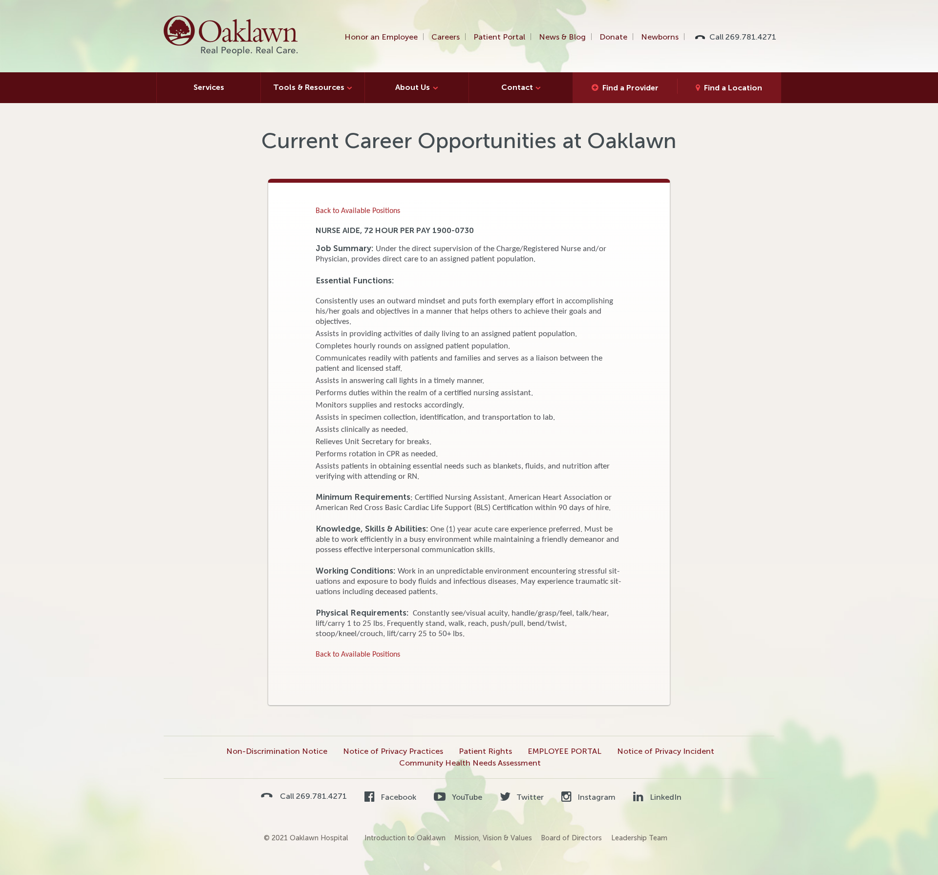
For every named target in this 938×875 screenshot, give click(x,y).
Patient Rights (485, 751)
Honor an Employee (381, 37)
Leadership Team (639, 837)
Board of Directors (571, 837)
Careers (445, 37)
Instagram (596, 797)
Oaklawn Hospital (231, 36)
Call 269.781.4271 (742, 37)
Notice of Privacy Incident (665, 751)
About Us (412, 87)
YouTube (466, 797)
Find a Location (733, 87)
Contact (517, 87)
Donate (613, 37)
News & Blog (562, 37)
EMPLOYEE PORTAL (564, 751)
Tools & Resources (308, 87)
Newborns (660, 37)
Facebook (397, 797)
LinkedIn (664, 797)
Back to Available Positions (358, 211)
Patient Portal (499, 37)
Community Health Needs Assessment (470, 763)
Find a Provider (630, 87)
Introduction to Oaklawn (405, 837)
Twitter (529, 797)
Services (208, 87)
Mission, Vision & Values (493, 837)
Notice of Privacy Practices (393, 751)
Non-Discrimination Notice (276, 751)
